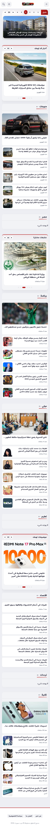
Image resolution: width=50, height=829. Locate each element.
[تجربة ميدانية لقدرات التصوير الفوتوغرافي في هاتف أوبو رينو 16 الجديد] (25, 778)
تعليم (44, 516)
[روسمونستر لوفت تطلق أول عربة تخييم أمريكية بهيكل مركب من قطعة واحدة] (25, 152)
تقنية (44, 694)
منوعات (43, 106)
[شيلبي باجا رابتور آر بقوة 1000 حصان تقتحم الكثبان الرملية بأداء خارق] (25, 129)
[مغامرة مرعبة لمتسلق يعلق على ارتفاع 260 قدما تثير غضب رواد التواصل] (27, 587)
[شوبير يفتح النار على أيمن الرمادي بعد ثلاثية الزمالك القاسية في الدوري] (29, 287)
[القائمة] (46, 4)
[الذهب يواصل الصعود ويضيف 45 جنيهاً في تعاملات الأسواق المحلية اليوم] (25, 563)
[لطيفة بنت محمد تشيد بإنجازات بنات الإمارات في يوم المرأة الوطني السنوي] (25, 452)
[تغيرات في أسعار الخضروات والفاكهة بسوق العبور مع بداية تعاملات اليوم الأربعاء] (25, 607)
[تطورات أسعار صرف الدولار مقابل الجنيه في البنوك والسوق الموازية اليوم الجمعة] (25, 618)
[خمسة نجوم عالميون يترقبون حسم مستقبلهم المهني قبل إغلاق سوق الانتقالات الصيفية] (25, 318)
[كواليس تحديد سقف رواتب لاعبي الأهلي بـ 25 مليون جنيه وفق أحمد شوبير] (25, 367)
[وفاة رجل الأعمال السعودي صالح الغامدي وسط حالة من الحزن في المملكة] (25, 503)
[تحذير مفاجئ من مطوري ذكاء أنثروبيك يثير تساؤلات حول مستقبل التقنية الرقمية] (25, 177)
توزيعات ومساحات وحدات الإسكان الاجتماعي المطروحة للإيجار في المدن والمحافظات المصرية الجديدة (25, 33)
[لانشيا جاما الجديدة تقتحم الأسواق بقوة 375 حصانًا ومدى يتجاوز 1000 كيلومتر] (25, 165)
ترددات (43, 674)
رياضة (44, 295)
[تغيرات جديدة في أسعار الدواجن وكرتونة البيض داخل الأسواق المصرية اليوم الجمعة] (18, 587)
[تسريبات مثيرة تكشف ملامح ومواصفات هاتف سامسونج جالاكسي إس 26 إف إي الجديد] (25, 717)
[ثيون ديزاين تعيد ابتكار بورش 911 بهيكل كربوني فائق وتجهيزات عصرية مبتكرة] (25, 190)
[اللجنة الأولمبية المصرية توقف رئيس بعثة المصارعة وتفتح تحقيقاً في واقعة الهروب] (31, 287)
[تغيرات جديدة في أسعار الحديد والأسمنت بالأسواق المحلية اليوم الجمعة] (25, 662)
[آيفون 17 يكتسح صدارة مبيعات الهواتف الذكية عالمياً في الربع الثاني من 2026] (25, 791)
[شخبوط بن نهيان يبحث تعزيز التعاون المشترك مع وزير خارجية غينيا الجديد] (27, 287)
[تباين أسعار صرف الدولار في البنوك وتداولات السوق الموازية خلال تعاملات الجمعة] (25, 640)
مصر (44, 216)
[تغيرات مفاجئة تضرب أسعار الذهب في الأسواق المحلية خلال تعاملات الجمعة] (25, 651)
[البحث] (3, 4)
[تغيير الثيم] (9, 4)
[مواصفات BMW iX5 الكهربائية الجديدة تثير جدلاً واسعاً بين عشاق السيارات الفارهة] (24, 98)
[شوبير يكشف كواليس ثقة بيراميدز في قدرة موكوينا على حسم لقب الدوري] (18, 287)
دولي (44, 406)
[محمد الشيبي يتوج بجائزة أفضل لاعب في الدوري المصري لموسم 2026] (25, 380)
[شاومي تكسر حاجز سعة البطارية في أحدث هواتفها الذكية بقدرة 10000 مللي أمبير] (24, 587)
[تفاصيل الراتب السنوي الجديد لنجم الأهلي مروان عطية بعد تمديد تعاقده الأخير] (25, 392)
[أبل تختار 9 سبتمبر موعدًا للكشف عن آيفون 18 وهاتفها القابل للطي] (25, 766)
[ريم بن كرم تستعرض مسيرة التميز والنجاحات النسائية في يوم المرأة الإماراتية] (25, 464)
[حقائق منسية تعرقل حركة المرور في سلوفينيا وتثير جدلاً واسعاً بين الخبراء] (27, 98)
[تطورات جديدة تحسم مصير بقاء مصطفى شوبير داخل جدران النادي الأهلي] (25, 354)
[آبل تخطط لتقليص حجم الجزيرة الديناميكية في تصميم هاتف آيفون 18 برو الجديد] (25, 740)
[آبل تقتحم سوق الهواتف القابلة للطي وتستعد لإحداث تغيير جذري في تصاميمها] (25, 753)
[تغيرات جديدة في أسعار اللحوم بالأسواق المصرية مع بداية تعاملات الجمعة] (25, 629)
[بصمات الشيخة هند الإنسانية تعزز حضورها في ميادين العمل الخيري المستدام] (25, 490)
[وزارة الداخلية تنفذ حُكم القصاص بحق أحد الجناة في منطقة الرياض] (24, 287)
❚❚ (9, 12)
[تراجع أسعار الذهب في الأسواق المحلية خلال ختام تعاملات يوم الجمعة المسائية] (31, 587)
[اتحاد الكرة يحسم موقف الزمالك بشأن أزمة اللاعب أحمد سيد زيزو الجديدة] (25, 341)
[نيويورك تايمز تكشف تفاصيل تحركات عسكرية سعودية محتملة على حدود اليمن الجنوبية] (25, 477)
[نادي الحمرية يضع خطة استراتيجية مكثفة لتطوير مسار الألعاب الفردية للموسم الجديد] (25, 429)
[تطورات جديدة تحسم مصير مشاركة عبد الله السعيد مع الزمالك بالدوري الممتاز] (25, 263)
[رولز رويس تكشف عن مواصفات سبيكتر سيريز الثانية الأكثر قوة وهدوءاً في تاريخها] (25, 203)
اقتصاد (43, 595)
